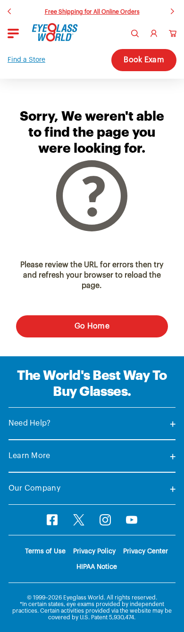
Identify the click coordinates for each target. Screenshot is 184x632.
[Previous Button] (10, 10)
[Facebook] (52, 519)
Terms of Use (45, 551)
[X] (78, 519)
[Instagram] (105, 519)
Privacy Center (145, 551)
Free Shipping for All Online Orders (92, 12)
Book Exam (144, 60)
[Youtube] (131, 519)
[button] (26, 60)
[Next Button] (173, 10)
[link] (54, 32)
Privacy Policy (94, 551)
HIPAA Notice (96, 567)
